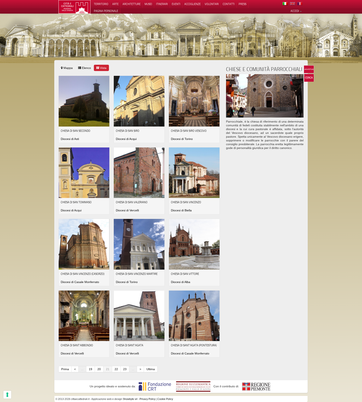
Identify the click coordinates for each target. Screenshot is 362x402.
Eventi (176, 4)
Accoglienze (192, 4)
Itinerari (162, 4)
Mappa (68, 68)
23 (125, 369)
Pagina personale (106, 11)
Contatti (229, 4)
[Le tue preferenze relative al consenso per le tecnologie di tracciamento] (7, 395)
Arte (115, 4)
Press (242, 4)
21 (107, 369)
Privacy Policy (147, 399)
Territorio (101, 4)
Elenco (86, 68)
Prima (65, 369)
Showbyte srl (130, 399)
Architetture (132, 4)
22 (116, 369)
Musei (148, 4)
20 (99, 369)
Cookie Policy (165, 399)
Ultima (150, 369)
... (82, 369)
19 (90, 369)
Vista (102, 68)
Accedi (295, 11)
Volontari (212, 4)
